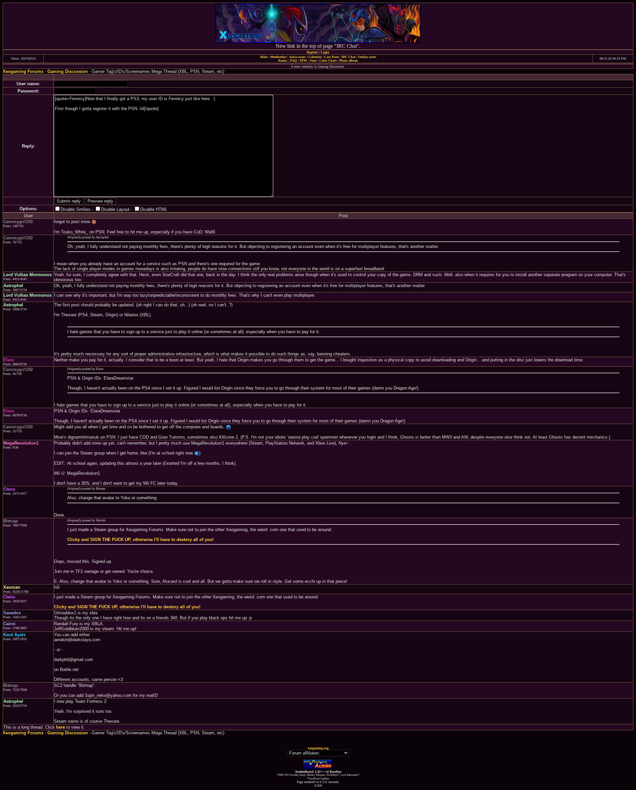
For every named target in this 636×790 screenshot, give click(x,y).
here (60, 727)
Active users (297, 57)
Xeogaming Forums (23, 71)
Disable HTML (153, 209)
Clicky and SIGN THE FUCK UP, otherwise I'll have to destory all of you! (140, 539)
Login (325, 52)
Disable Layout (115, 209)
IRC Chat (348, 57)
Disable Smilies (75, 209)
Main (264, 57)
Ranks (283, 60)
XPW (303, 60)
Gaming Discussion (67, 71)
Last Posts (331, 57)
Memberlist (278, 57)
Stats (313, 60)
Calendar (315, 57)
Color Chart (328, 60)
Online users (367, 57)
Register (312, 52)
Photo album (348, 60)
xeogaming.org (318, 748)
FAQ (293, 60)
